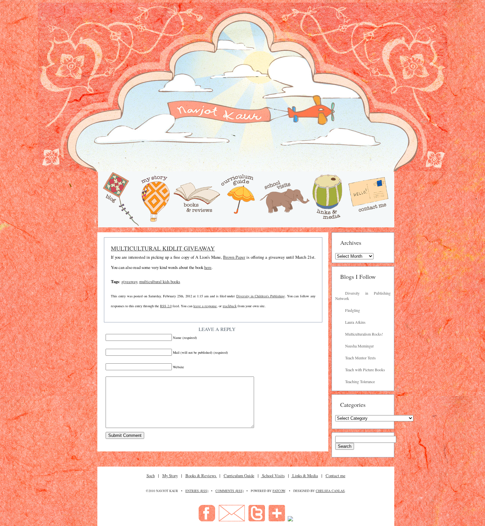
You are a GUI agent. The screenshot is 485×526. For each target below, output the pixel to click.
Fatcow (279, 490)
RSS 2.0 (166, 306)
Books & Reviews (201, 475)
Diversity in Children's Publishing (260, 296)
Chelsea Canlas (330, 490)
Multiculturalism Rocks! (364, 334)
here (207, 267)
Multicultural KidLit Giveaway (163, 248)
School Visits (273, 475)
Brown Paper (234, 257)
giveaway (129, 281)
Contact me (335, 475)
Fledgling (352, 310)
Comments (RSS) (229, 490)
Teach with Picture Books (365, 369)
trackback (230, 306)
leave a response (205, 306)
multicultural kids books (159, 281)
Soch (150, 475)
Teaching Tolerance (360, 381)
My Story (170, 475)
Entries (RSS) (196, 490)
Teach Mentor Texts (360, 357)
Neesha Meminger (359, 345)
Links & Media (304, 475)
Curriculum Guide (239, 475)
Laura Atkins (355, 322)
